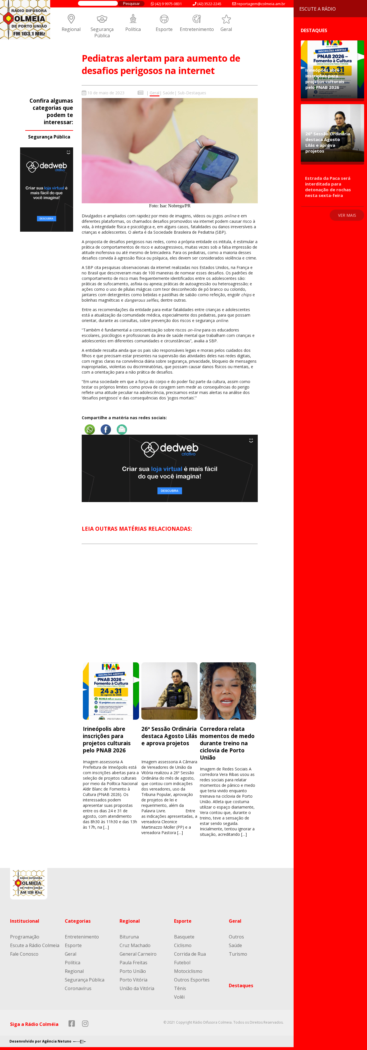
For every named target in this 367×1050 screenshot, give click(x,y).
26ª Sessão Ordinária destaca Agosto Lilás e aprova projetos (169, 736)
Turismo (238, 954)
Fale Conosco (24, 954)
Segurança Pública (102, 32)
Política (133, 29)
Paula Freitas (133, 962)
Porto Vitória (133, 980)
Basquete (184, 937)
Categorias (78, 921)
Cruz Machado (135, 945)
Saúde (168, 92)
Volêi (179, 997)
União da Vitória (137, 988)
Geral (226, 29)
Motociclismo (188, 971)
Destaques (241, 985)
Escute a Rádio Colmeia (34, 945)
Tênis (180, 988)
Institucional (24, 921)
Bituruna (129, 937)
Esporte (164, 29)
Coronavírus (78, 988)
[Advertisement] (170, 608)
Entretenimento (197, 29)
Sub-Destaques (192, 92)
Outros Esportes (192, 980)
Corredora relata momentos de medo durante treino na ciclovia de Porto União (227, 743)
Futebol (182, 962)
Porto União (133, 971)
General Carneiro (138, 954)
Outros (236, 937)
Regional (71, 29)
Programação (24, 937)
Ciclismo (183, 945)
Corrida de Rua (190, 954)
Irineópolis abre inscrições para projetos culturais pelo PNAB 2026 (107, 739)
